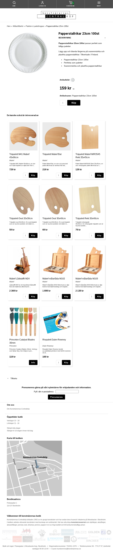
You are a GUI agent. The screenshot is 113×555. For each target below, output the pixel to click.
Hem (9, 26)
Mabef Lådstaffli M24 (19, 278)
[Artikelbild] (73, 80)
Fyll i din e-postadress (44, 391)
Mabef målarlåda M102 (53, 278)
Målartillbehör (18, 26)
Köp (74, 102)
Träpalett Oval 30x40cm (54, 218)
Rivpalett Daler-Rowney (54, 339)
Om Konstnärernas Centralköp (18, 409)
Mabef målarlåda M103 (87, 278)
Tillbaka (13, 378)
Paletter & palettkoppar (35, 26)
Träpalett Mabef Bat (51, 154)
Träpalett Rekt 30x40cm (87, 218)
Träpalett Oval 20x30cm (21, 218)
